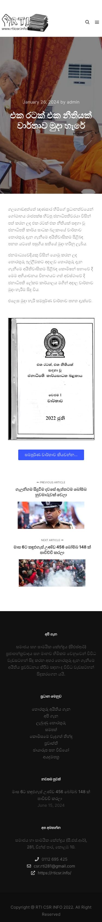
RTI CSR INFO (49, 907)
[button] (51, 455)
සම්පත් (51, 729)
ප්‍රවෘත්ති (51, 743)
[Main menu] (97, 22)
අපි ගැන (51, 715)
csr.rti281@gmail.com (54, 866)
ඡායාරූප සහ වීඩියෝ (51, 750)
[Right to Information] (24, 22)
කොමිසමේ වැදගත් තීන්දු (51, 736)
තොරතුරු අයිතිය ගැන (51, 709)
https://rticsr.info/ (54, 872)
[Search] (87, 22)
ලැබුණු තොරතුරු (51, 722)
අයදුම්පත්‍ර (51, 756)
